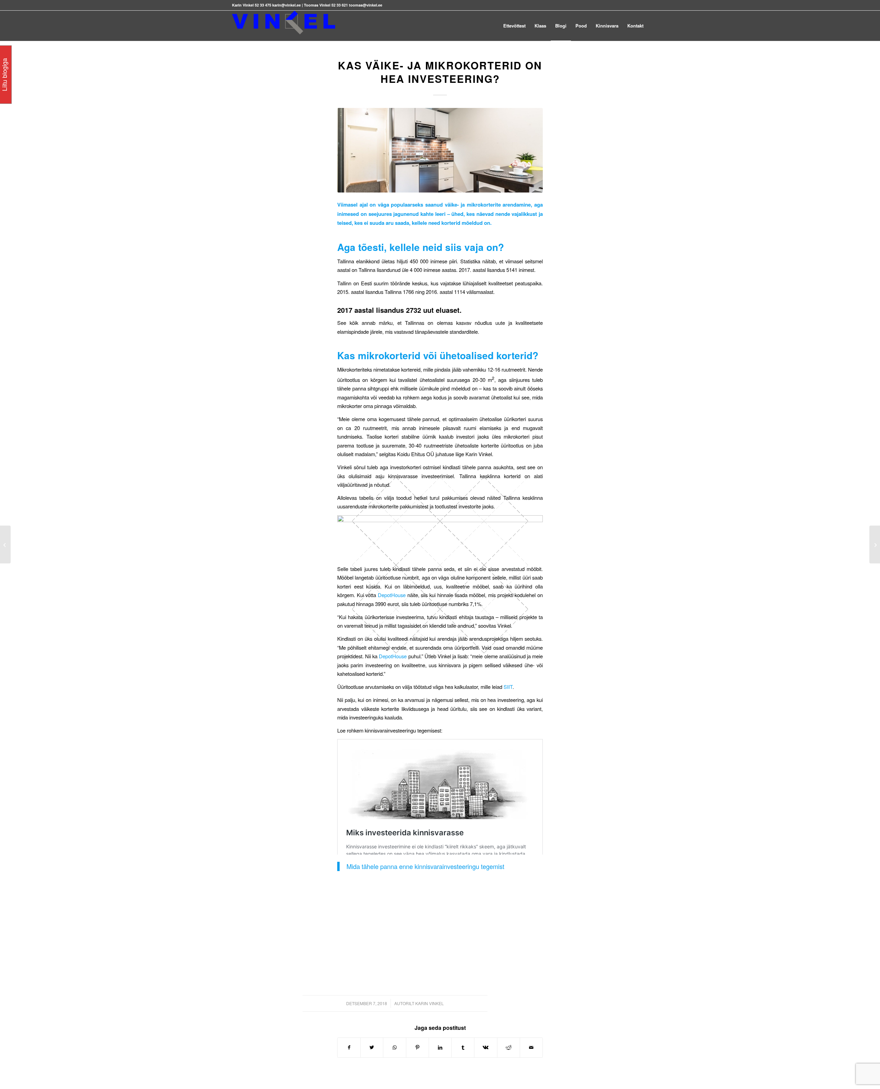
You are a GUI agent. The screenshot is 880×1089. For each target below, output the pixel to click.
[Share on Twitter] (372, 1047)
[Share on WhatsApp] (394, 1047)
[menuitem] (514, 26)
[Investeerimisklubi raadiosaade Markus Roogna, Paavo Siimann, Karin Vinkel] (874, 544)
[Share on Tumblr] (463, 1047)
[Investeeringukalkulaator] (5, 544)
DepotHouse (392, 594)
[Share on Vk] (485, 1047)
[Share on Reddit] (508, 1047)
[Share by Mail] (531, 1047)
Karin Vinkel (429, 1003)
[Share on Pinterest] (417, 1047)
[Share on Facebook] (349, 1047)
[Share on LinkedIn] (440, 1047)
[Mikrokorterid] (440, 150)
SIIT (508, 686)
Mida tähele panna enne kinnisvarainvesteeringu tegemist (425, 866)
